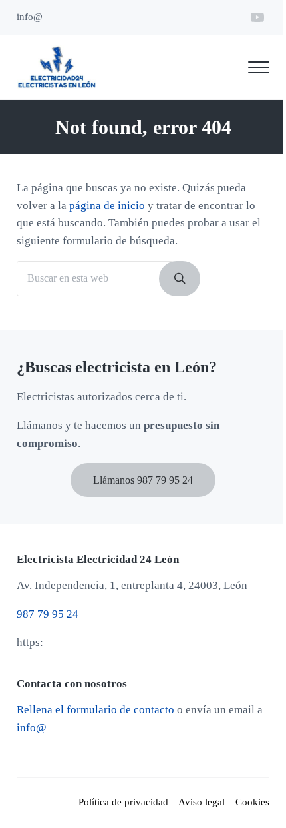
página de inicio (107, 205)
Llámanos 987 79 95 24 (143, 480)
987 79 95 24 (47, 614)
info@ (32, 727)
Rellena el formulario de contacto (95, 709)
